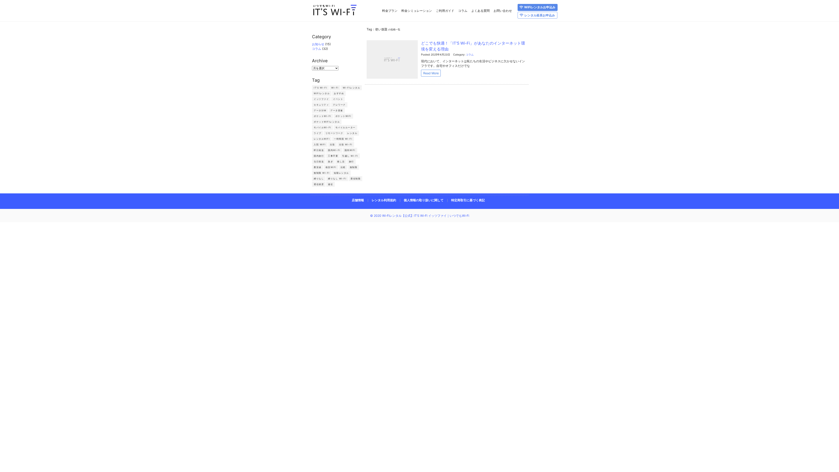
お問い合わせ (503, 10)
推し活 (341, 161)
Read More (431, 73)
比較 (343, 167)
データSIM (320, 110)
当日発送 (319, 161)
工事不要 (333, 155)
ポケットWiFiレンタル (327, 121)
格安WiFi (331, 167)
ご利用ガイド (445, 10)
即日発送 (319, 150)
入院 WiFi (320, 144)
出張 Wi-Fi (345, 144)
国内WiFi (350, 150)
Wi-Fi (335, 87)
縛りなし (319, 178)
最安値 (317, 167)
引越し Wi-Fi (350, 155)
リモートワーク (334, 133)
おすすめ (339, 93)
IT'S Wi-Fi (320, 87)
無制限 (353, 167)
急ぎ (330, 161)
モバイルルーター (345, 127)
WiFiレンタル (322, 93)
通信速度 (319, 184)
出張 (332, 144)
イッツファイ (321, 99)
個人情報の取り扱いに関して (424, 200)
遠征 (330, 184)
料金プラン (389, 10)
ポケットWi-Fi (322, 116)
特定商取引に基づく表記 (468, 200)
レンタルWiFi (322, 138)
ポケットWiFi (343, 116)
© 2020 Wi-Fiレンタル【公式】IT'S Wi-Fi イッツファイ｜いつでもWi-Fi (419, 215)
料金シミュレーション (416, 10)
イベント (338, 99)
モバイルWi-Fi (322, 127)
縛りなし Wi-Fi (337, 178)
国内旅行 (319, 155)
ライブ (317, 133)
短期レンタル (341, 173)
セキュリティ (321, 104)
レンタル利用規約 (384, 200)
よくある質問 (480, 10)
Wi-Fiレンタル (351, 87)
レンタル (352, 133)
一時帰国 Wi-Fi (343, 138)
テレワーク (339, 104)
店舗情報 (358, 200)
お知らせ (318, 44)
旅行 (351, 161)
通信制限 (355, 178)
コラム (462, 10)
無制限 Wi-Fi (322, 173)
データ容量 (336, 110)
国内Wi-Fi (334, 150)
